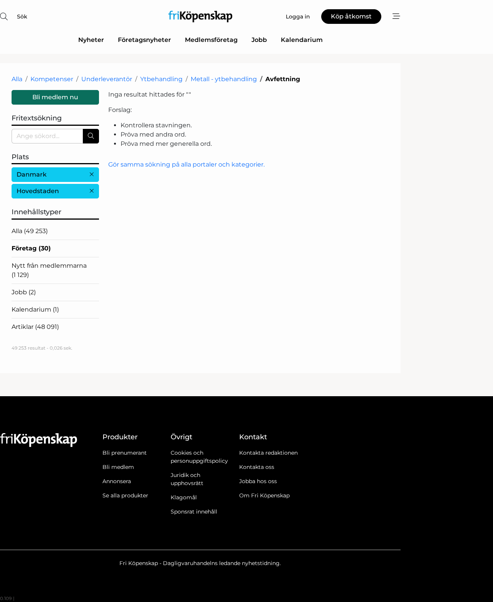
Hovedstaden (38, 191)
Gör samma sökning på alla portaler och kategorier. (186, 164)
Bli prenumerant (124, 452)
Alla (17, 79)
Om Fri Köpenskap (264, 495)
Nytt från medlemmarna (49, 270)
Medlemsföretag (211, 39)
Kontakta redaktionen (268, 452)
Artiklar (35, 326)
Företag (31, 248)
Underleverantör (106, 79)
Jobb (259, 39)
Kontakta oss (256, 467)
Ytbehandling (161, 79)
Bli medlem (118, 467)
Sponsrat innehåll (194, 511)
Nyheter (91, 39)
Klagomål (184, 497)
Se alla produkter (125, 495)
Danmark (32, 174)
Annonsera (116, 481)
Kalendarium (302, 39)
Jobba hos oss (258, 481)
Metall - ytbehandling (224, 79)
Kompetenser (51, 79)
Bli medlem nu (55, 97)
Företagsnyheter (144, 39)
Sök (22, 16)
